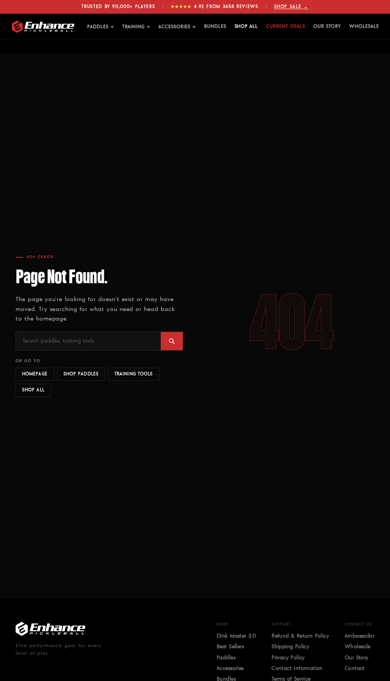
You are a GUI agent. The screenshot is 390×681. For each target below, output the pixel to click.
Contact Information (297, 668)
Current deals (285, 26)
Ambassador (359, 636)
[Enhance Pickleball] (43, 27)
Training (133, 27)
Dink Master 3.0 (236, 636)
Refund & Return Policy (300, 636)
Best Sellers (230, 647)
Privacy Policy (288, 658)
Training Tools (134, 374)
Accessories (174, 27)
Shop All (246, 26)
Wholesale (364, 26)
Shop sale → (291, 7)
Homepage (35, 374)
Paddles (98, 27)
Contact (355, 668)
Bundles (215, 26)
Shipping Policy (290, 647)
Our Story (327, 26)
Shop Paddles (81, 374)
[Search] (172, 341)
